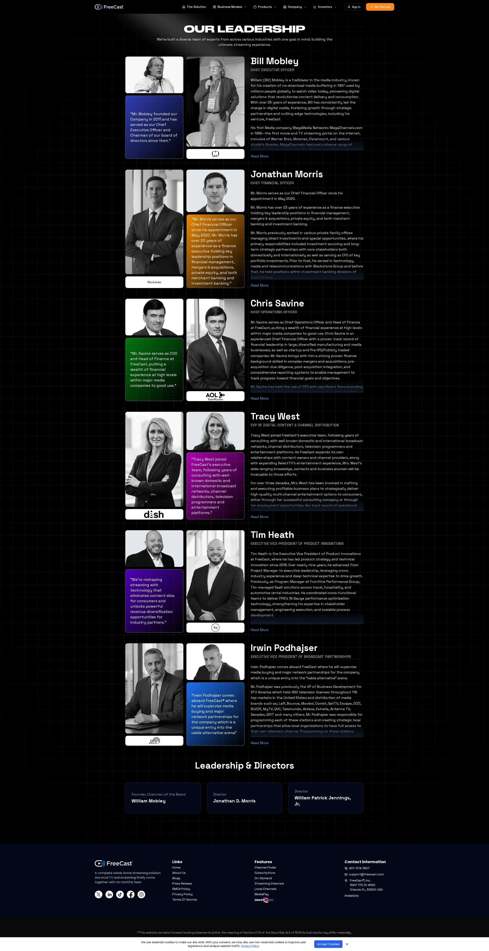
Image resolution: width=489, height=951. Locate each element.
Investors (325, 7)
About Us (179, 873)
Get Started (382, 7)
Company (295, 7)
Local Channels (265, 889)
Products (265, 7)
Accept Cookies (328, 944)
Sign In (356, 7)
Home (176, 867)
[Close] (347, 944)
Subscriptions (265, 873)
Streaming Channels (269, 883)
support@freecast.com (366, 874)
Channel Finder (265, 867)
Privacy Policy (182, 894)
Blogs (176, 878)
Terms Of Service (184, 900)
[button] (18, 943)
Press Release (182, 883)
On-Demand (263, 878)
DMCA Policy (181, 889)
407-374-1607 (359, 868)
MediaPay (262, 894)
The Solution (196, 7)
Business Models (230, 7)
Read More (259, 156)
